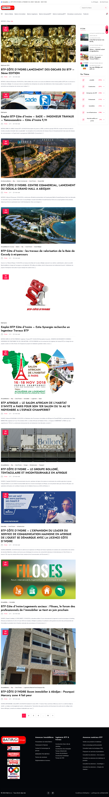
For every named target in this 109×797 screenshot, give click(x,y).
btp (2, 65)
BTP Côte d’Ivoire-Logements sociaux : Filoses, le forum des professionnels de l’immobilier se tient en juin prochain (38, 608)
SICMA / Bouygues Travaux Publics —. (95, 58)
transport (41, 465)
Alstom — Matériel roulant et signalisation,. (97, 50)
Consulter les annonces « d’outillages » (93, 764)
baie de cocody (10, 247)
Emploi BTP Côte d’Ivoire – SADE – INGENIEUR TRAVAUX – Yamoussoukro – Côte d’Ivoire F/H (37, 118)
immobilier (26, 398)
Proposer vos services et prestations (93, 751)
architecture (4, 181)
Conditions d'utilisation (82, 793)
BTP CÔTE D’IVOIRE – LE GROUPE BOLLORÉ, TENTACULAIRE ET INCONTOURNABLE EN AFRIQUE (34, 471)
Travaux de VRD (59, 758)
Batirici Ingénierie (32, 14)
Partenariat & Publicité (41, 745)
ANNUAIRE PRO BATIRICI (42, 754)
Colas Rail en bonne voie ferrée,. (97, 40)
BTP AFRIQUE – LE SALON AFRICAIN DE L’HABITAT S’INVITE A (27, 2)
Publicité (85, 14)
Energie (26, 465)
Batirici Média (9, 14)
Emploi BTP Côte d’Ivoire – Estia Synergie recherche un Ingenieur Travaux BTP (35, 328)
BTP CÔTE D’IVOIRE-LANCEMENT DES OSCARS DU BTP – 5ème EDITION (37, 71)
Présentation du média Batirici (43, 742)
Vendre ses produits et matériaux (92, 742)
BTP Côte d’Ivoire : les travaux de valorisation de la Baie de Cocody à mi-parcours (38, 252)
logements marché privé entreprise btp (34, 687)
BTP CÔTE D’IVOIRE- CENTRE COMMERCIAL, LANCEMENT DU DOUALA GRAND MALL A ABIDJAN (38, 187)
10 (48, 715)
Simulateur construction (74, 14)
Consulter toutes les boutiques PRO (93, 748)
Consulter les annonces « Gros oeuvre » (94, 755)
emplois (5, 112)
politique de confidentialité (99, 793)
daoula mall (41, 181)
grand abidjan (37, 247)
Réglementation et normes (42, 760)
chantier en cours (100, 33)
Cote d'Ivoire (32, 181)
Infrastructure (33, 465)
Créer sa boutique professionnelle (92, 745)
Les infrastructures (95, 47)
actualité (3, 247)
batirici (9, 181)
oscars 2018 (6, 65)
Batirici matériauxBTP (59, 14)
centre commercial (22, 181)
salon (40, 398)
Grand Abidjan (93, 35)
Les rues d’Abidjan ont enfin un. (96, 68)
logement (34, 398)
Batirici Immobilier (20, 14)
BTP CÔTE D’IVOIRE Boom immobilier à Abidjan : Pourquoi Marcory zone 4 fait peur (37, 693)
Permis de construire (41, 757)
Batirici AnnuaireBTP (45, 14)
